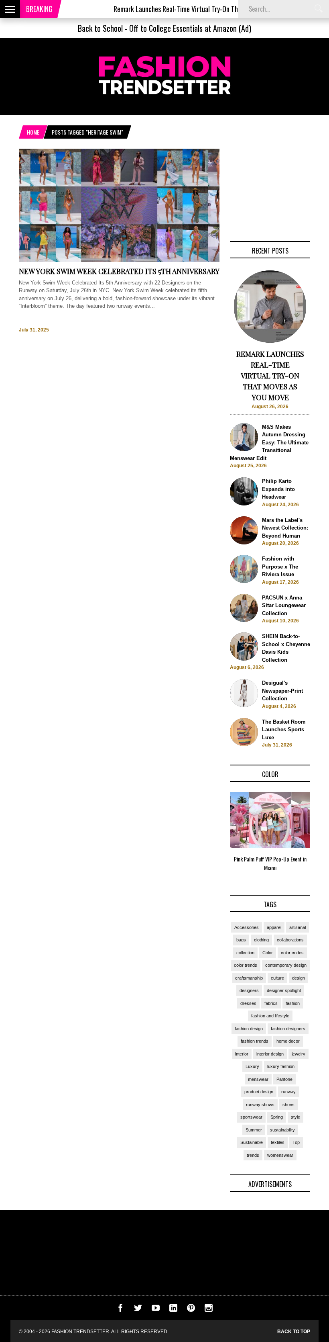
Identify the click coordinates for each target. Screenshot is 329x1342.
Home (33, 132)
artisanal (297, 927)
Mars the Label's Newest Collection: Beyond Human (285, 528)
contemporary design (286, 965)
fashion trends (254, 1041)
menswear (258, 1079)
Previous (214, 834)
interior (241, 1054)
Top (296, 1142)
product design (258, 1091)
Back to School (100, 28)
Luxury (252, 1066)
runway (288, 1091)
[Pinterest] (191, 1310)
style (295, 1117)
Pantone (284, 1079)
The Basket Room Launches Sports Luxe (284, 730)
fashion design (249, 1028)
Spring (276, 1117)
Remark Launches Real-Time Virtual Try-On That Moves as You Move (184, 9)
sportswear (251, 1117)
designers (249, 990)
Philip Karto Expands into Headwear (278, 489)
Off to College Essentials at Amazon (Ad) (190, 28)
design (298, 978)
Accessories (246, 927)
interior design (270, 1054)
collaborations (290, 939)
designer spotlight (284, 990)
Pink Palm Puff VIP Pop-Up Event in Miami (270, 863)
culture (277, 978)
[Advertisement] (270, 189)
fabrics (271, 1003)
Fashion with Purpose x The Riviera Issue (280, 566)
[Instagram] (209, 1310)
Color (267, 952)
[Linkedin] (173, 1310)
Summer (254, 1129)
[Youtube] (156, 1310)
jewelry (298, 1054)
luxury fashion (280, 1066)
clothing (261, 939)
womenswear (280, 1155)
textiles (277, 1142)
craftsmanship (249, 978)
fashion (293, 1003)
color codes (292, 952)
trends (253, 1155)
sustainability (282, 1129)
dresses (248, 1003)
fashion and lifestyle (270, 1015)
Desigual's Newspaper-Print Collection (282, 691)
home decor (288, 1041)
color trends (245, 965)
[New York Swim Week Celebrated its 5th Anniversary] (119, 260)
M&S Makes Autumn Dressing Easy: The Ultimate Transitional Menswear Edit (269, 442)
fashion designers (288, 1028)
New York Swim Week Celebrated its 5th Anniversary (119, 271)
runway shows (260, 1104)
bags (241, 939)
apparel (274, 927)
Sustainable (251, 1142)
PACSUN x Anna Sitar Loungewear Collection (284, 605)
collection (245, 952)
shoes (288, 1104)
